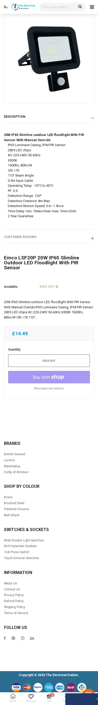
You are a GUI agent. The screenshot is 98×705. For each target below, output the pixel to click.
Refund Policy (14, 601)
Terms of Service (16, 613)
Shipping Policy (14, 607)
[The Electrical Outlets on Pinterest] (13, 638)
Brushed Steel (14, 503)
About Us (10, 583)
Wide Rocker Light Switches (24, 540)
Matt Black (11, 515)
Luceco (9, 460)
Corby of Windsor (16, 472)
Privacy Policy (14, 595)
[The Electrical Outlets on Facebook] (5, 638)
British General (14, 454)
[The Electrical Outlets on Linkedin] (32, 638)
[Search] (80, 7)
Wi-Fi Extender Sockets (20, 546)
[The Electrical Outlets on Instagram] (23, 638)
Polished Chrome (16, 509)
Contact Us (12, 589)
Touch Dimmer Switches (21, 558)
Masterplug (12, 466)
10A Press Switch (16, 552)
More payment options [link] (49, 388)
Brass (8, 497)
